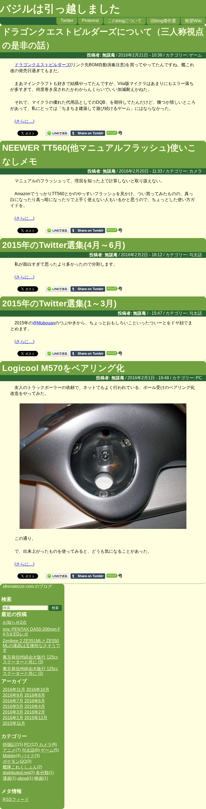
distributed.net (16, 772)
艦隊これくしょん (20, 767)
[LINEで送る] (57, 133)
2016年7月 (13, 701)
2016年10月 (37, 689)
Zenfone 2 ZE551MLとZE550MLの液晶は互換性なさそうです (31, 645)
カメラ (195, 171)
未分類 (42, 772)
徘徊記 (9, 744)
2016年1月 (13, 717)
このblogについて (125, 20)
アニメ (9, 750)
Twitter (67, 20)
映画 (38, 778)
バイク (28, 756)
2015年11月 (14, 723)
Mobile (9, 756)
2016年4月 (34, 706)
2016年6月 (34, 701)
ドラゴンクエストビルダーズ (42, 64)
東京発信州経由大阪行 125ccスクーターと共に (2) (30, 671)
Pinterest (90, 20)
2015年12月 (35, 717)
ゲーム (195, 55)
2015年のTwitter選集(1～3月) (59, 303)
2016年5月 (13, 706)
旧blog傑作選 (163, 20)
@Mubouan (44, 323)
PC (199, 378)
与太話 (195, 255)
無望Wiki (193, 20)
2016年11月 (14, 689)
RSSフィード (16, 799)
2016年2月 (34, 712)
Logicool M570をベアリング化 (63, 368)
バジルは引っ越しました (60, 8)
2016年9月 (13, 695)
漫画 (7, 778)
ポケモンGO (14, 761)
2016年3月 (13, 712)
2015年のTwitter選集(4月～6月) (63, 245)
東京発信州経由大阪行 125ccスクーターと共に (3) (30, 659)
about (22, 778)
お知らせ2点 (15, 622)
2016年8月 (34, 695)
